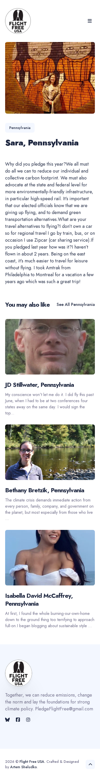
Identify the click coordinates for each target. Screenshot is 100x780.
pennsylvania (20, 127)
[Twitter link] (8, 720)
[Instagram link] (28, 720)
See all (76, 304)
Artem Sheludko (23, 767)
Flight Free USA (31, 761)
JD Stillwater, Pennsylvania (39, 384)
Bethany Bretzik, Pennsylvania (44, 490)
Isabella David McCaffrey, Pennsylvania (39, 599)
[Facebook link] (18, 720)
